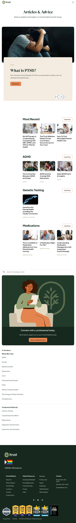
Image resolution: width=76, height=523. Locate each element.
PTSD (12, 65)
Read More (15, 84)
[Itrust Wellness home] (6, 2)
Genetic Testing (7, 411)
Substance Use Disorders (10, 429)
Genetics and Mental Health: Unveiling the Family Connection (30, 210)
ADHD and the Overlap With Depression (45, 176)
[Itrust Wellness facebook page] (33, 500)
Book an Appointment (38, 340)
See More (67, 119)
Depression (6, 371)
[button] (57, 97)
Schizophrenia (7, 399)
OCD (3, 376)
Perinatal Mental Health (10, 380)
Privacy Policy (6, 518)
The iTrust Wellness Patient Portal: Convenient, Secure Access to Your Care (47, 140)
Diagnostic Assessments (10, 425)
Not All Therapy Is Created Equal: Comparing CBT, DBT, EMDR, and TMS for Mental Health (29, 141)
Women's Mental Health (10, 390)
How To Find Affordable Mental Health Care (64, 138)
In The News (6, 350)
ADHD (4, 357)
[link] (73, 2)
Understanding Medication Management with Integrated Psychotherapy (64, 247)
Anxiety (4, 362)
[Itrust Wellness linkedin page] (38, 500)
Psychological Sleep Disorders (12, 394)
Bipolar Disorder (7, 367)
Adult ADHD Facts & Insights (64, 175)
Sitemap (14, 518)
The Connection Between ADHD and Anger (29, 176)
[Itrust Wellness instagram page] (42, 500)
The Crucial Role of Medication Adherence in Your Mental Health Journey (30, 247)
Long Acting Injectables (10, 415)
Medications (6, 420)
